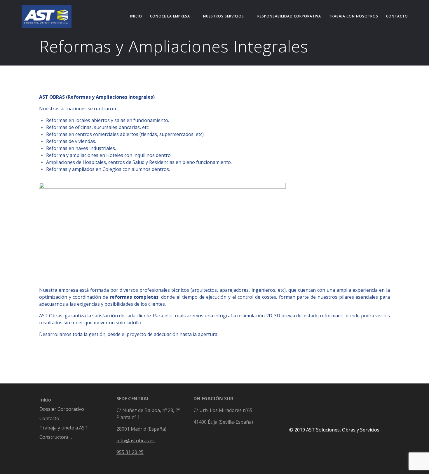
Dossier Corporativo (61, 409)
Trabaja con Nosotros (353, 16)
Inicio (136, 16)
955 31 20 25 (130, 452)
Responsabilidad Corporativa (289, 16)
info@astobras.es (135, 440)
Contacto (397, 16)
